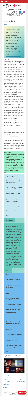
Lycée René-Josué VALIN (14, 11)
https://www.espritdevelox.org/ (13, 56)
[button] (2, 2)
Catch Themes (16, 394)
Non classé (10, 375)
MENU (6, 2)
